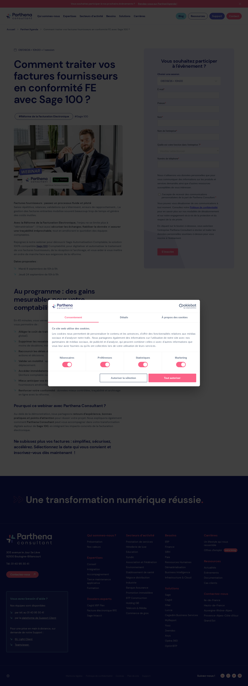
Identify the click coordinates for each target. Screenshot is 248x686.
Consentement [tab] (73, 317)
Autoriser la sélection (123, 378)
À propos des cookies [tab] (175, 317)
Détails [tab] (124, 317)
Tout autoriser (172, 378)
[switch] (105, 364)
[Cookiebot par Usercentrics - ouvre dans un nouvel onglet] (181, 306)
